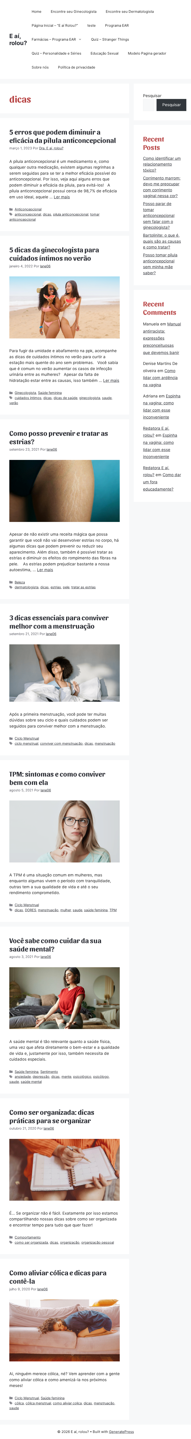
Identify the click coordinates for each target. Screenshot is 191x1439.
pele (66, 587)
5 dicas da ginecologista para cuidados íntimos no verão (54, 253)
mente (66, 1076)
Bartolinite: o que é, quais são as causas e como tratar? (162, 241)
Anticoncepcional (28, 209)
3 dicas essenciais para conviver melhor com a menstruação (59, 621)
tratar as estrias (83, 587)
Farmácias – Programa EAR (54, 39)
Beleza (20, 582)
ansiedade (23, 1076)
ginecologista (89, 398)
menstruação (105, 743)
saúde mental (31, 1082)
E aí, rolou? (18, 39)
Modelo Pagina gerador (147, 53)
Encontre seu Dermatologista (130, 11)
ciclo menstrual (26, 743)
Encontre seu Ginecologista (73, 11)
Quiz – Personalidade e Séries (56, 53)
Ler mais (62, 197)
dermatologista (26, 587)
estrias (56, 587)
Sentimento (49, 1072)
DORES (30, 910)
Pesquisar (152, 95)
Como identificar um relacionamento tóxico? (162, 164)
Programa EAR (117, 25)
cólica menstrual (38, 1403)
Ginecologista (25, 393)
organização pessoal (97, 1242)
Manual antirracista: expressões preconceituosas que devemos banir (162, 338)
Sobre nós (40, 67)
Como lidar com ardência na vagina (160, 377)
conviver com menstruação (61, 743)
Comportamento (28, 1237)
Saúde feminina (50, 393)
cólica (19, 1403)
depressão (41, 1076)
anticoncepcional (28, 214)
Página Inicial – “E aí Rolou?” (55, 25)
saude (107, 398)
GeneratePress (121, 1431)
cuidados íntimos (28, 398)
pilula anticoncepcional (70, 214)
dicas (47, 214)
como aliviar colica (67, 1403)
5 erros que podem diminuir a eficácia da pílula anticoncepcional (62, 135)
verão (13, 403)
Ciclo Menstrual (27, 738)
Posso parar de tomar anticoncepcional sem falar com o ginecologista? (158, 215)
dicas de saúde (65, 398)
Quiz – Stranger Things (110, 39)
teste (91, 25)
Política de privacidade (76, 67)
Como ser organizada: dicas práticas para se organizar (51, 1116)
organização (69, 1242)
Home (36, 11)
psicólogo (101, 1076)
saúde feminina (96, 910)
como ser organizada (31, 1242)
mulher (65, 910)
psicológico (82, 1076)
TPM (113, 910)
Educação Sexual (105, 53)
